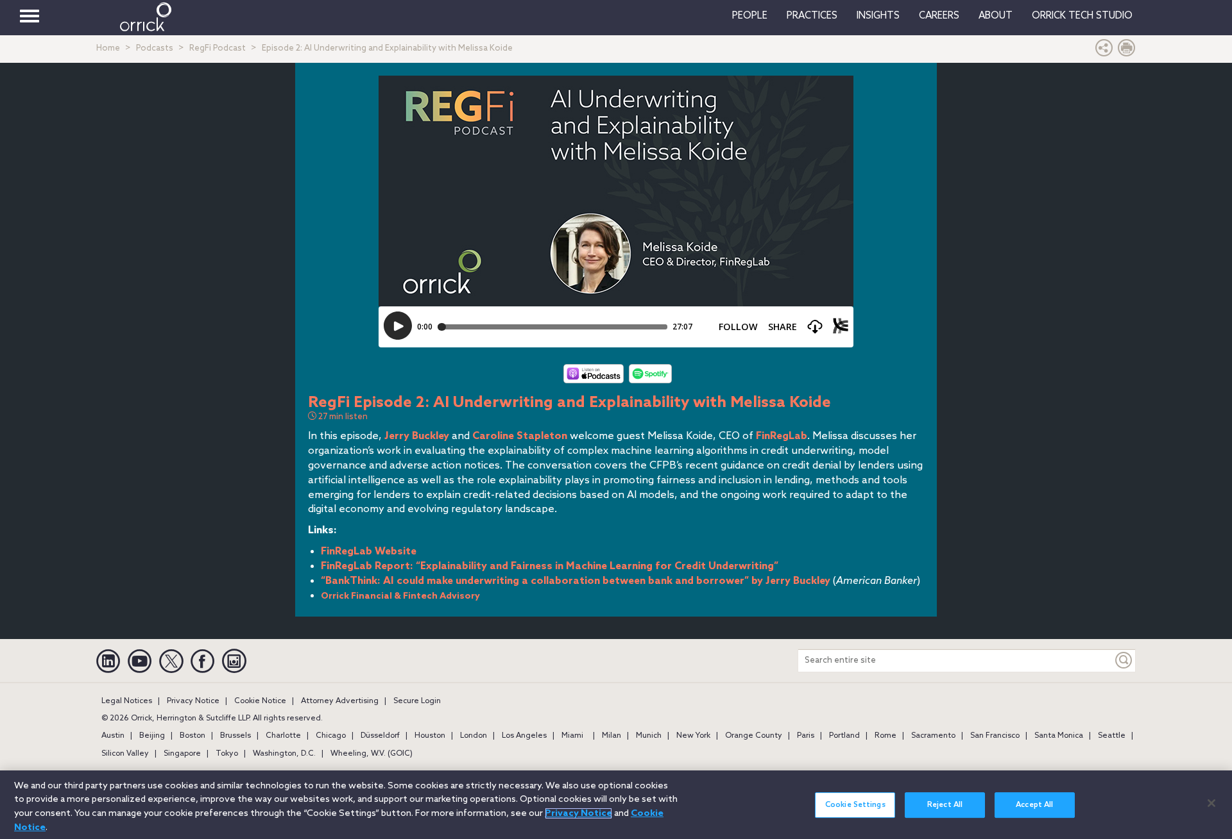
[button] (1104, 51)
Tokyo (227, 753)
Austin (112, 735)
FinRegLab (781, 436)
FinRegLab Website (368, 551)
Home (108, 48)
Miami (572, 735)
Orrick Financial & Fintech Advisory (400, 596)
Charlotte (283, 735)
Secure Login (417, 701)
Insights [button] (878, 16)
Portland (844, 735)
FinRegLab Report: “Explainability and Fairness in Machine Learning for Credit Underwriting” (549, 566)
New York (693, 735)
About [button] (996, 16)
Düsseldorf (380, 735)
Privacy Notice (193, 701)
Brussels (235, 735)
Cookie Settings (855, 805)
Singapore (182, 753)
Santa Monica (1058, 735)
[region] (616, 804)
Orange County (753, 735)
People (749, 16)
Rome (885, 735)
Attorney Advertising (340, 701)
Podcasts (154, 48)
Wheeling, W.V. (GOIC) (371, 753)
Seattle (1111, 735)
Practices (812, 16)
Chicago (331, 735)
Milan (611, 735)
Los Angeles (524, 735)
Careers (939, 16)
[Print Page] (1127, 51)
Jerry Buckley (416, 436)
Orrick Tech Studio (1082, 16)
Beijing (152, 735)
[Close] (1211, 803)
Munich (649, 735)
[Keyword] (1124, 660)
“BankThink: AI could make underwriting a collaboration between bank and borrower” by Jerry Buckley (575, 581)
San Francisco (995, 735)
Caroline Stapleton (519, 436)
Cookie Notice (260, 701)
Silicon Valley (125, 753)
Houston (430, 735)
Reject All (945, 805)
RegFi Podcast (217, 48)
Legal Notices (126, 701)
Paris (805, 735)
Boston (192, 735)
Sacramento (933, 735)
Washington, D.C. (284, 753)
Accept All (1034, 805)
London (473, 735)
